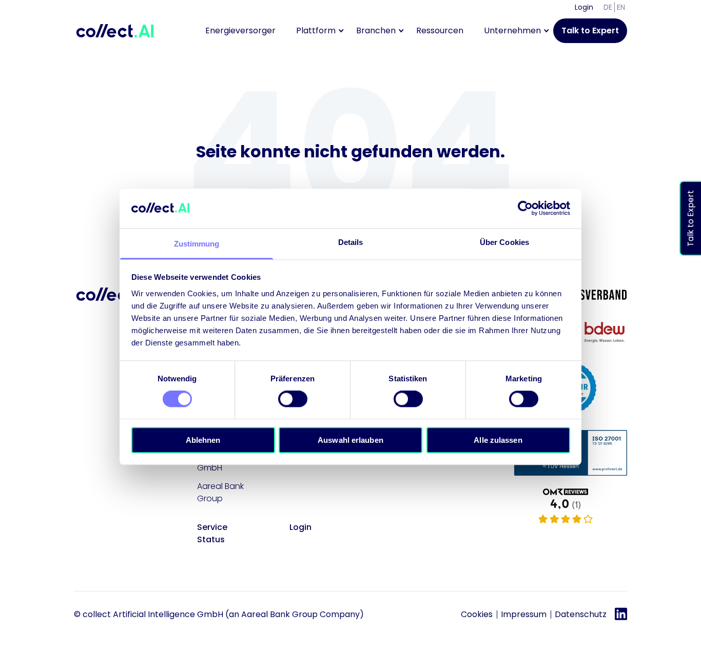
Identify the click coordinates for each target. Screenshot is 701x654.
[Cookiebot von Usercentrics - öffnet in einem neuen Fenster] (525, 208)
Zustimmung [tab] (197, 243)
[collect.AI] (570, 507)
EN (621, 7)
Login (584, 7)
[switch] (292, 399)
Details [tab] (350, 242)
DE (607, 7)
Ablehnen (203, 440)
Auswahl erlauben (350, 440)
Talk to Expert (590, 30)
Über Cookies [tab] (504, 242)
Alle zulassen (498, 440)
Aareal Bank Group (220, 492)
